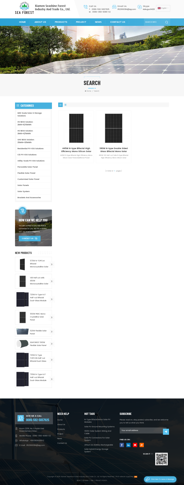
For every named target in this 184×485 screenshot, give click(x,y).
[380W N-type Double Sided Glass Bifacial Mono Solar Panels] (114, 128)
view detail (75, 141)
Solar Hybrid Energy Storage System (96, 450)
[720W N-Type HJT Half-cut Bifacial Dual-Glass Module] (22, 299)
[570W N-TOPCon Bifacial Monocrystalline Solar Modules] (22, 264)
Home (22, 22)
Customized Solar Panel (28, 179)
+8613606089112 (37, 440)
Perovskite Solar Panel (28, 167)
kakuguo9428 (149, 9)
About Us (40, 22)
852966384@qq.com (127, 9)
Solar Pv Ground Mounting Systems (99, 426)
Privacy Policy (101, 480)
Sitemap (86, 480)
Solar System (24, 191)
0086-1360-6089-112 (101, 12)
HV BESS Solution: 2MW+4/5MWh (25, 132)
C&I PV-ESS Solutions (27, 154)
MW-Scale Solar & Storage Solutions (30, 114)
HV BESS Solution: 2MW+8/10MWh (25, 123)
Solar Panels (23, 185)
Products (61, 22)
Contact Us (117, 22)
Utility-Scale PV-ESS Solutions (31, 160)
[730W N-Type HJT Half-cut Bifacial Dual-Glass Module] (22, 379)
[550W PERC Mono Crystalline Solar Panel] (22, 317)
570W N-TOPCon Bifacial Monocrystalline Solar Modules (39, 263)
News (98, 22)
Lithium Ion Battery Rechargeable (98, 445)
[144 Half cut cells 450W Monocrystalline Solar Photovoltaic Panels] (22, 281)
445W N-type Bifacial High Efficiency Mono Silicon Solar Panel (76, 150)
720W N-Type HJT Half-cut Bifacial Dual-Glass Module (38, 297)
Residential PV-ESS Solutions (31, 148)
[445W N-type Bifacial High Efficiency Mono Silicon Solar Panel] (76, 128)
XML (92, 480)
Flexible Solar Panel (26, 173)
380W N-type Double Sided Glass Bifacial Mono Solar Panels (114, 150)
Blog (79, 480)
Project (81, 22)
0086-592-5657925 (100, 9)
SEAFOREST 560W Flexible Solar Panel (38, 344)
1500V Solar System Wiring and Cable (97, 432)
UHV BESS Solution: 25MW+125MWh (26, 141)
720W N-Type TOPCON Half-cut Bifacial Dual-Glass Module (38, 358)
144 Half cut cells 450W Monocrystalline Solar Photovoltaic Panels (39, 280)
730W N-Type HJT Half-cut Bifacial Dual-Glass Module (38, 377)
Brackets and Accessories (29, 197)
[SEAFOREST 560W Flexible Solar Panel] (22, 344)
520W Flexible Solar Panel (38, 332)
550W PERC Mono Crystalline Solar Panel (37, 316)
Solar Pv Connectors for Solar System (97, 439)
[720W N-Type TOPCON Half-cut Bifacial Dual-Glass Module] (22, 359)
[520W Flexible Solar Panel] (22, 331)
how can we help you (33, 220)
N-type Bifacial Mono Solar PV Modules (97, 420)
